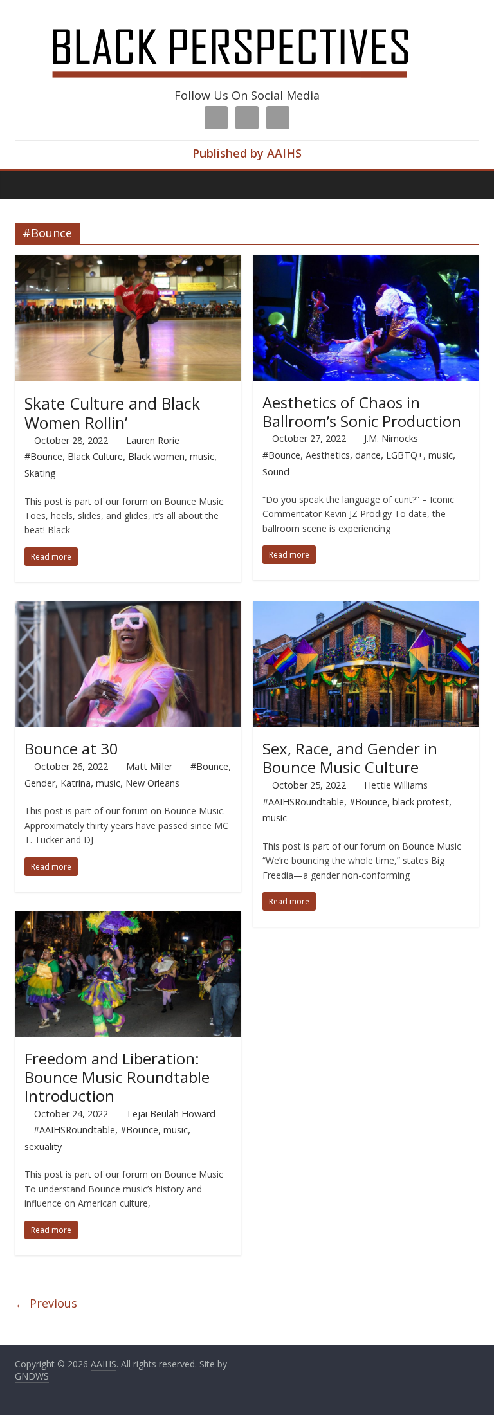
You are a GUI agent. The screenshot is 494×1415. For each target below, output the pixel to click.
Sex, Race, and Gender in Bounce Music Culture (349, 758)
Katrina (75, 783)
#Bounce (43, 456)
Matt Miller (149, 766)
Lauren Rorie (152, 440)
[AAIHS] (247, 21)
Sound (275, 472)
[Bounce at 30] (128, 609)
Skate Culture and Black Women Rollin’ (112, 413)
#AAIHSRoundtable (303, 802)
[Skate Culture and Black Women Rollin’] (128, 262)
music (202, 456)
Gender (39, 783)
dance (368, 455)
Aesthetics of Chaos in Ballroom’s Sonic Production (361, 412)
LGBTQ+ (404, 455)
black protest (420, 802)
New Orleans (152, 783)
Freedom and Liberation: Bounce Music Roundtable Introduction (117, 1077)
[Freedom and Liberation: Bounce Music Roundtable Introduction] (128, 919)
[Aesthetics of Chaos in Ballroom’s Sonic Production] (366, 262)
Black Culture (95, 456)
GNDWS (32, 1376)
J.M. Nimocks (391, 438)
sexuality (43, 1146)
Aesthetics (328, 455)
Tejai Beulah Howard (170, 1114)
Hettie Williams (396, 785)
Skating (40, 473)
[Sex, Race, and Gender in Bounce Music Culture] (366, 609)
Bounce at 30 (71, 748)
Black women (156, 456)
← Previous (46, 1303)
